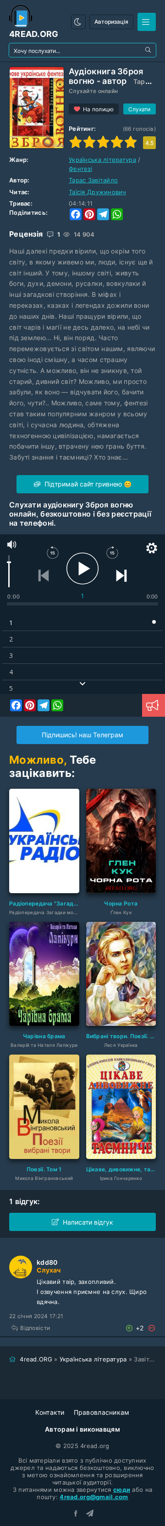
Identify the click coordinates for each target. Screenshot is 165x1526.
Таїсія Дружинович (97, 192)
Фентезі (80, 168)
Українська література (102, 159)
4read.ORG (36, 1359)
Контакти (49, 1412)
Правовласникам (102, 1412)
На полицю (98, 109)
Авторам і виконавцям (82, 1429)
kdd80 (47, 1262)
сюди (121, 1489)
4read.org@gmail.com (94, 1496)
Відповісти (35, 1327)
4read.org (34, 34)
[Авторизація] (147, 22)
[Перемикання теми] (78, 22)
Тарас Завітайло (93, 180)
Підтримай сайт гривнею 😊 (87, 484)
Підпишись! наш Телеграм (82, 735)
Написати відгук (88, 1222)
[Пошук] (149, 50)
